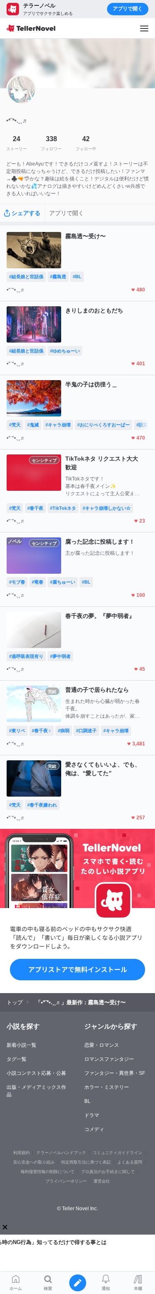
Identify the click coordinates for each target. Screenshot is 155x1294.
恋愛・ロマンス (101, 1045)
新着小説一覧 (21, 1045)
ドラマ (91, 1115)
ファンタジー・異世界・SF (114, 1073)
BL (87, 1101)
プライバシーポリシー (66, 1181)
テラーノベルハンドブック (61, 1152)
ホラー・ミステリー (106, 1087)
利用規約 (21, 1152)
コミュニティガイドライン (117, 1152)
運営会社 (101, 1181)
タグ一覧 (16, 1059)
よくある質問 (129, 1162)
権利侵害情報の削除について (47, 1171)
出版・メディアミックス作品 (36, 1091)
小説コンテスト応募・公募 (36, 1073)
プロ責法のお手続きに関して (108, 1171)
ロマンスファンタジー (109, 1059)
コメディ (94, 1129)
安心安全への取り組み (34, 1162)
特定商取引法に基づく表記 (86, 1162)
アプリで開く (128, 9)
